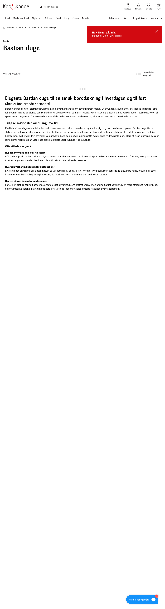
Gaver (76, 18)
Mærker (86, 18)
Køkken (48, 18)
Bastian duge (139, 128)
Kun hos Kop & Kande (135, 18)
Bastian (97, 132)
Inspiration (156, 18)
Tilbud (6, 18)
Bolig (66, 18)
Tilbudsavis (115, 18)
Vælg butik (148, 75)
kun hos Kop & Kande (78, 140)
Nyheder (36, 18)
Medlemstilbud (21, 18)
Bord (58, 18)
